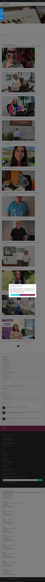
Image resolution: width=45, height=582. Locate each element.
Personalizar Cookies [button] (15, 294)
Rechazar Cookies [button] (23, 294)
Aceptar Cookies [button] (31, 294)
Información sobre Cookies (19, 292)
